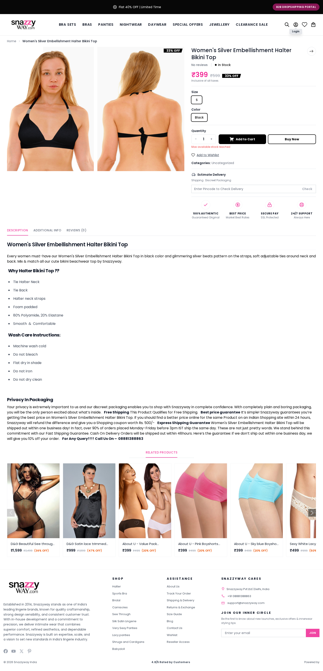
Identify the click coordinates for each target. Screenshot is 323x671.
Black (199, 117)
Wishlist (172, 635)
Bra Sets (67, 24)
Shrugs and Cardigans (128, 642)
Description (17, 230)
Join (312, 633)
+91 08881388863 (239, 596)
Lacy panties (121, 635)
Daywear (157, 24)
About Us (173, 586)
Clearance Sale (252, 24)
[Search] (287, 24)
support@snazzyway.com (246, 603)
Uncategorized (223, 163)
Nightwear (131, 24)
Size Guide (174, 614)
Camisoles (120, 607)
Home (11, 41)
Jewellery (219, 24)
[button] (312, 513)
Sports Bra (119, 593)
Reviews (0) (76, 230)
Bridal (116, 600)
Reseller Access (178, 642)
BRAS (87, 24)
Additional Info (47, 230)
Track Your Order (179, 593)
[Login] (295, 24)
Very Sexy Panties (124, 628)
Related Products (162, 452)
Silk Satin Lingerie (124, 621)
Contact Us (174, 628)
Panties (106, 24)
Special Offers (188, 24)
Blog (170, 621)
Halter (116, 586)
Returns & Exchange (181, 607)
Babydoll (118, 649)
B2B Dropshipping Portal (296, 7)
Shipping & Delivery (180, 600)
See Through (121, 614)
